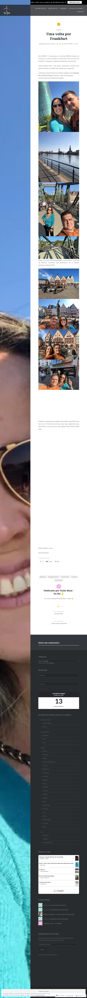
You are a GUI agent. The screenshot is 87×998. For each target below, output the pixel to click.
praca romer (58, 580)
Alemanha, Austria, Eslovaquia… (60, 919)
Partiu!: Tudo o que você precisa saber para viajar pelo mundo (56, 863)
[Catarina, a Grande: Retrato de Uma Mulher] (77, 860)
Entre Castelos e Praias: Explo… (60, 909)
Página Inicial (40, 8)
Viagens (63, 8)
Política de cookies (40, 995)
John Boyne (43, 884)
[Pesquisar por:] (58, 675)
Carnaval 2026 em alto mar (58, 905)
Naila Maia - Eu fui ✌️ (55, 44)
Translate (51, 663)
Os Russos (42, 869)
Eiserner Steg (65, 577)
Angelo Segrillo (44, 871)
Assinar (42, 949)
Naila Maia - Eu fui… (49, 923)
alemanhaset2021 (53, 577)
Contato (80, 11)
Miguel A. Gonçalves (49, 914)
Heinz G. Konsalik (44, 877)
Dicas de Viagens (75, 8)
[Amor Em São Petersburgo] (77, 879)
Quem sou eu (53, 8)
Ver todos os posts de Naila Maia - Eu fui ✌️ (58, 598)
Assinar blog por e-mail (48, 934)
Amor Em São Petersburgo (46, 876)
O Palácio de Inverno (45, 882)
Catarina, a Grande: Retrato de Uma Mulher (51, 857)
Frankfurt (74, 577)
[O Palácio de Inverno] (77, 885)
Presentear (74, 2)
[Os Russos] (77, 872)
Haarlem (59, 923)
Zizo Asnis (42, 865)
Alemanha (43, 577)
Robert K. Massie (44, 858)
